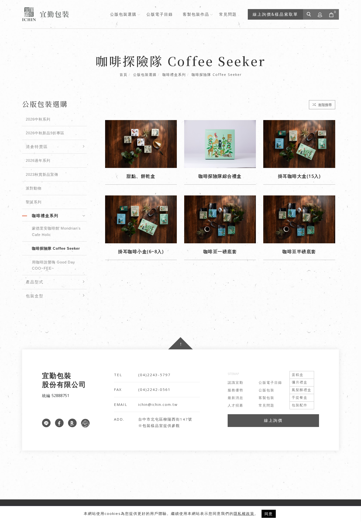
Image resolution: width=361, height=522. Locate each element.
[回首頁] (45, 14)
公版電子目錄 (159, 14)
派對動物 (34, 188)
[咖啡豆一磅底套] (220, 219)
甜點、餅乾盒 (140, 176)
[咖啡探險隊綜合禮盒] (220, 143)
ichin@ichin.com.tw (158, 404)
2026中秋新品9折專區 (45, 133)
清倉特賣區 (37, 147)
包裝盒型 (34, 296)
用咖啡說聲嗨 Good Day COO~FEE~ (53, 265)
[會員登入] (320, 14)
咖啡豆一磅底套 (220, 251)
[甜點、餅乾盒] (141, 143)
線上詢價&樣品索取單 (275, 14)
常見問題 (228, 14)
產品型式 (34, 282)
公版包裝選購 (123, 14)
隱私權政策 (244, 513)
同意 (268, 513)
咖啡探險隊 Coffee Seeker (217, 74)
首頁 (123, 74)
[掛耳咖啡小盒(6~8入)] (141, 219)
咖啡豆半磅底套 (299, 251)
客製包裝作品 (196, 14)
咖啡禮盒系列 (174, 74)
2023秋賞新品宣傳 (42, 174)
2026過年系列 (38, 160)
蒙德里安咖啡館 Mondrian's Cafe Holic (56, 231)
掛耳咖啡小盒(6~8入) (141, 251)
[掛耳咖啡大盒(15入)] (299, 143)
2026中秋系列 (38, 119)
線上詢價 (273, 420)
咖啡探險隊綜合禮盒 (220, 176)
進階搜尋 (324, 104)
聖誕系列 (34, 202)
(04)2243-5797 (154, 374)
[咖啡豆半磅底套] (299, 219)
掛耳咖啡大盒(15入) (299, 176)
